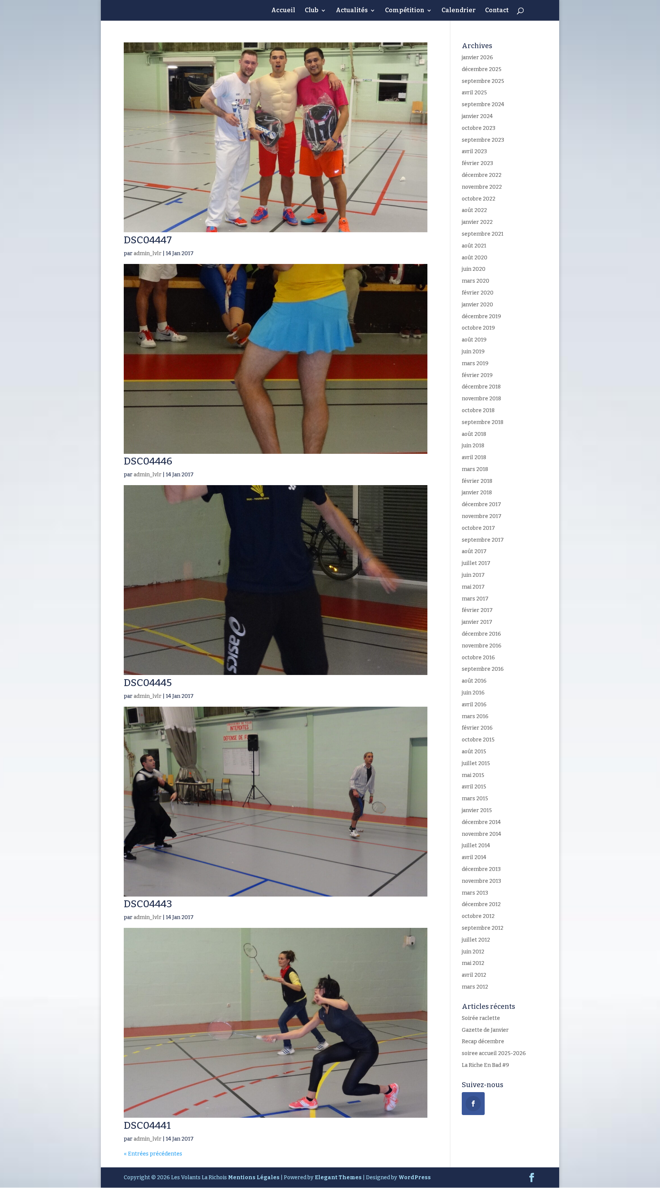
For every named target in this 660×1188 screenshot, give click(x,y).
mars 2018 (475, 469)
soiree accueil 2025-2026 (494, 1053)
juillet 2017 (476, 563)
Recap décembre (483, 1041)
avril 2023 (474, 151)
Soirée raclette (481, 1018)
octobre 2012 (478, 916)
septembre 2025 (483, 81)
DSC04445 (148, 683)
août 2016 (474, 681)
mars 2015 (475, 798)
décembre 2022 (481, 175)
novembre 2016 (481, 646)
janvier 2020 (477, 304)
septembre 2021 (482, 234)
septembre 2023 (483, 140)
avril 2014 (474, 857)
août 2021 (474, 246)
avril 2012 (474, 975)
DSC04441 (147, 1125)
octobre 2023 (478, 128)
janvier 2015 (477, 810)
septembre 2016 (483, 669)
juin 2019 (473, 351)
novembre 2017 (481, 516)
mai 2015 (473, 775)
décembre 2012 (481, 904)
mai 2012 (473, 963)
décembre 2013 (481, 869)
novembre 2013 (481, 881)
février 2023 (477, 163)
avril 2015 (474, 786)
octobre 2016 (478, 657)
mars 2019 (475, 363)
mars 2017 (475, 599)
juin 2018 (473, 445)
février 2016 (477, 728)
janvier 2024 (477, 116)
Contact (497, 11)
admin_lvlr (148, 253)
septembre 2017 (483, 540)
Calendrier (459, 11)
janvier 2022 (477, 222)
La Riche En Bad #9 (485, 1065)
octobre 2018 (478, 410)
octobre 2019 (478, 328)
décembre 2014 (481, 822)
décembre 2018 (481, 387)
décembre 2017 (481, 504)
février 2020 (477, 293)
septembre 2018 (482, 422)
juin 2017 (473, 575)
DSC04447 (148, 240)
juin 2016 (473, 692)
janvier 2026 (477, 57)
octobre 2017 (478, 528)
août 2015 (474, 751)
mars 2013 (475, 893)
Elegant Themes (338, 1177)
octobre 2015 (478, 739)
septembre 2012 (482, 928)
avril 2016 (474, 704)
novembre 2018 (481, 398)
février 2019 (477, 375)
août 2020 (474, 257)
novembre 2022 (482, 187)
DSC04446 (148, 461)
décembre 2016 (481, 634)
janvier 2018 (477, 492)
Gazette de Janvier (485, 1030)
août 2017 (474, 551)
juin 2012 (473, 951)
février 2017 (477, 610)
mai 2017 (473, 587)
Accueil (283, 11)
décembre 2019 (481, 316)
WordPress (414, 1177)
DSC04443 (148, 904)
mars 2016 (475, 716)
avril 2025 (474, 92)
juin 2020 (473, 269)
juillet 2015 (476, 763)
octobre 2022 (478, 199)
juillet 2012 (476, 940)
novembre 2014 (481, 834)
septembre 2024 (483, 104)
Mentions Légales (254, 1177)
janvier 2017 (477, 622)
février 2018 (477, 481)
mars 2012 (475, 987)
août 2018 (474, 434)
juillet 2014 (476, 845)
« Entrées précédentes (153, 1154)
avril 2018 (474, 457)
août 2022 (474, 210)
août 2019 (474, 340)
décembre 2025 (481, 69)
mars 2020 (475, 281)
